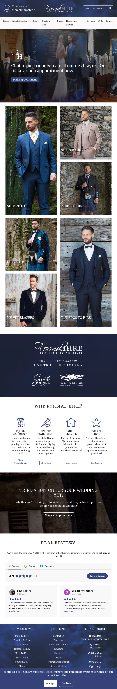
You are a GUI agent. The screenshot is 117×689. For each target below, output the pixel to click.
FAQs (100, 21)
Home (6, 21)
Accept (50, 683)
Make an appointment (58, 515)
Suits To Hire (22, 636)
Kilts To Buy (22, 657)
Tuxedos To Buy (22, 649)
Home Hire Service (71, 23)
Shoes (60, 21)
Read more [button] (14, 611)
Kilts (34, 21)
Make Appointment (20, 461)
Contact (109, 21)
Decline (66, 683)
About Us (58, 653)
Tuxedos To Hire (22, 640)
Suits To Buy (22, 644)
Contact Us (58, 636)
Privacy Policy (58, 666)
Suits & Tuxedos (19, 21)
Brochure (58, 640)
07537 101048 (95, 656)
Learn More (71, 463)
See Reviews (96, 463)
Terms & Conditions (58, 662)
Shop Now (56, 79)
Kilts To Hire (22, 653)
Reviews (91, 21)
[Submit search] (110, 8)
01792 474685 (95, 647)
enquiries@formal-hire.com (95, 639)
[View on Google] (12, 592)
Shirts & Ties (46, 23)
